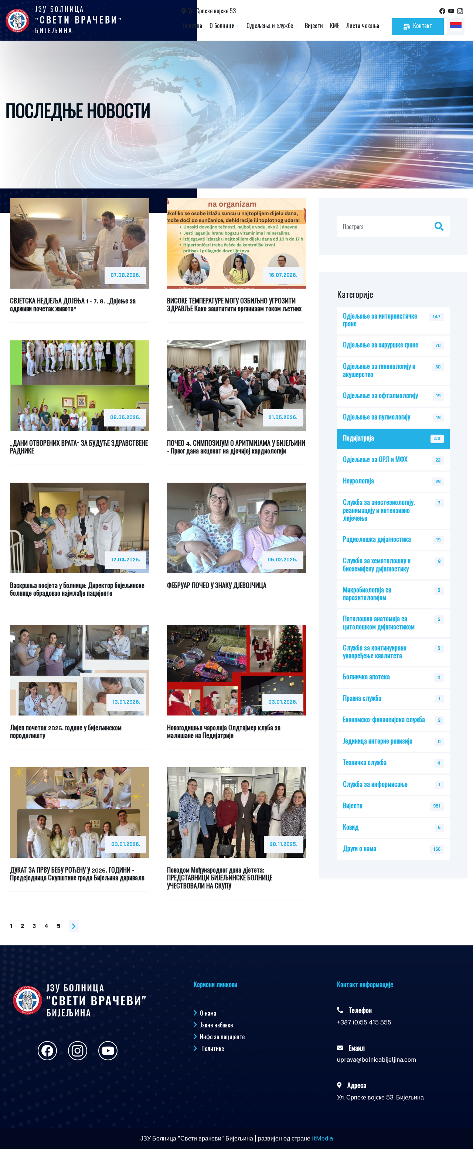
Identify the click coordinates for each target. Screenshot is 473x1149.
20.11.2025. (283, 844)
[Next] (73, 926)
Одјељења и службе (272, 26)
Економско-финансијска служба (384, 720)
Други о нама (359, 849)
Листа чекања (362, 26)
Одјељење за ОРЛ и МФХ (375, 460)
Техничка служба (365, 763)
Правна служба (362, 699)
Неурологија (358, 481)
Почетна (192, 26)
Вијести (314, 26)
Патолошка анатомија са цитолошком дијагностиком (379, 623)
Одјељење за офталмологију (380, 396)
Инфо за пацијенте (222, 1036)
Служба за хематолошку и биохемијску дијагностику (377, 565)
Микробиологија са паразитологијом (367, 594)
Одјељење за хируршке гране (380, 345)
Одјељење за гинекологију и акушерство (379, 371)
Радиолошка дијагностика (377, 540)
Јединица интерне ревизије (377, 742)
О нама (208, 1013)
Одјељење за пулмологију (376, 418)
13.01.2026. (126, 702)
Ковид (350, 828)
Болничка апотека (366, 677)
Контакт (422, 26)
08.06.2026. (125, 417)
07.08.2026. (125, 275)
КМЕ (334, 26)
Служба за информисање (375, 785)
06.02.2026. (282, 560)
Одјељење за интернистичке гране (380, 321)
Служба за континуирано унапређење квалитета (374, 652)
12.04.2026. (125, 560)
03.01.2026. (282, 702)
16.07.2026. (283, 275)
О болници (224, 26)
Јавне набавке (216, 1024)
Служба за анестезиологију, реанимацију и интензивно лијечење (379, 511)
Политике (212, 1048)
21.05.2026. (283, 417)
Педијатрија (358, 439)
